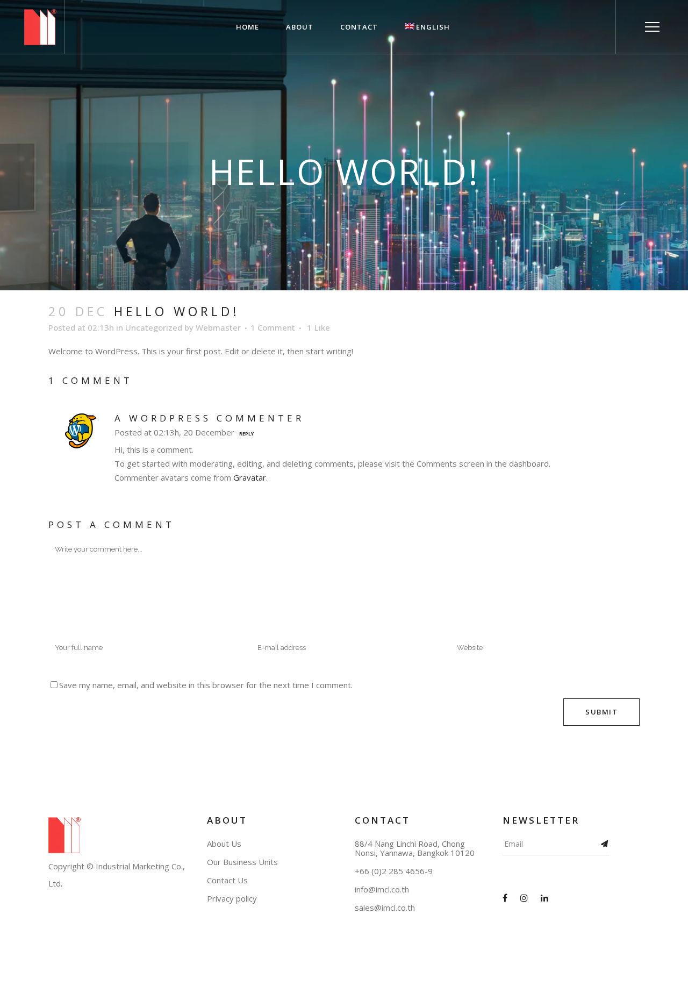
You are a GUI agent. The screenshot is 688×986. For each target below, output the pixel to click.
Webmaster (218, 327)
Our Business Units (242, 862)
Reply (246, 433)
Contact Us (227, 880)
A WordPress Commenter (209, 418)
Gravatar (249, 477)
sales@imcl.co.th (385, 907)
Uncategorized (153, 327)
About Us (224, 843)
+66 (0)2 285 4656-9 (394, 871)
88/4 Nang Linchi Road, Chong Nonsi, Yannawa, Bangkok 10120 (415, 848)
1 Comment (272, 327)
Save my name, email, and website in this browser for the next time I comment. (206, 685)
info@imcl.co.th (382, 889)
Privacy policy (232, 898)
